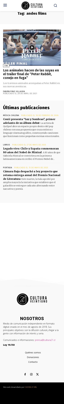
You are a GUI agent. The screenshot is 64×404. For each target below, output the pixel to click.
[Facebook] (25, 374)
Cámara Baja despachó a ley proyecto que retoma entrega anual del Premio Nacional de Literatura (31, 175)
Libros (6, 145)
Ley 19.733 (9, 344)
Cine (6, 66)
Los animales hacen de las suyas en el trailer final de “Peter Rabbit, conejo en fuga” (31, 74)
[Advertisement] (32, 236)
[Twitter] (37, 374)
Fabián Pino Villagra (14, 91)
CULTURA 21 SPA (31, 387)
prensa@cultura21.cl (45, 339)
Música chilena (11, 115)
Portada (7, 168)
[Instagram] (31, 374)
